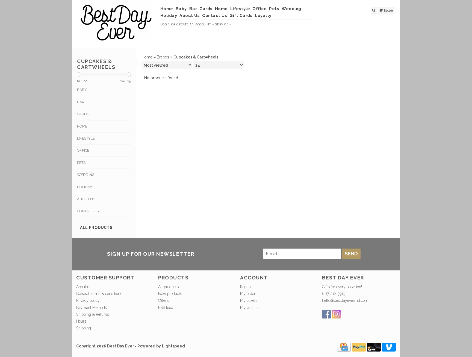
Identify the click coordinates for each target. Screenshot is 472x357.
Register (247, 287)
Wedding (291, 8)
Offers (163, 300)
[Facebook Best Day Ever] (326, 314)
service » (223, 24)
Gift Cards (240, 15)
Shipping (83, 328)
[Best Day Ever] (116, 23)
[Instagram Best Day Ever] (336, 314)
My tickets (248, 300)
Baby (181, 8)
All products (96, 227)
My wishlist (249, 307)
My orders (248, 293)
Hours (81, 321)
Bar (193, 8)
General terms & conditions (99, 293)
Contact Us (214, 15)
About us (83, 287)
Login (165, 24)
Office (259, 8)
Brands (163, 57)
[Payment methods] (344, 347)
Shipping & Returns (92, 314)
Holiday (168, 15)
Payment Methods (91, 307)
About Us (189, 15)
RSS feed (165, 307)
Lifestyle (240, 8)
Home (166, 8)
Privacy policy (88, 300)
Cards (206, 8)
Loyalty (263, 15)
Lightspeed (173, 346)
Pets (274, 8)
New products (170, 293)
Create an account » (195, 24)
